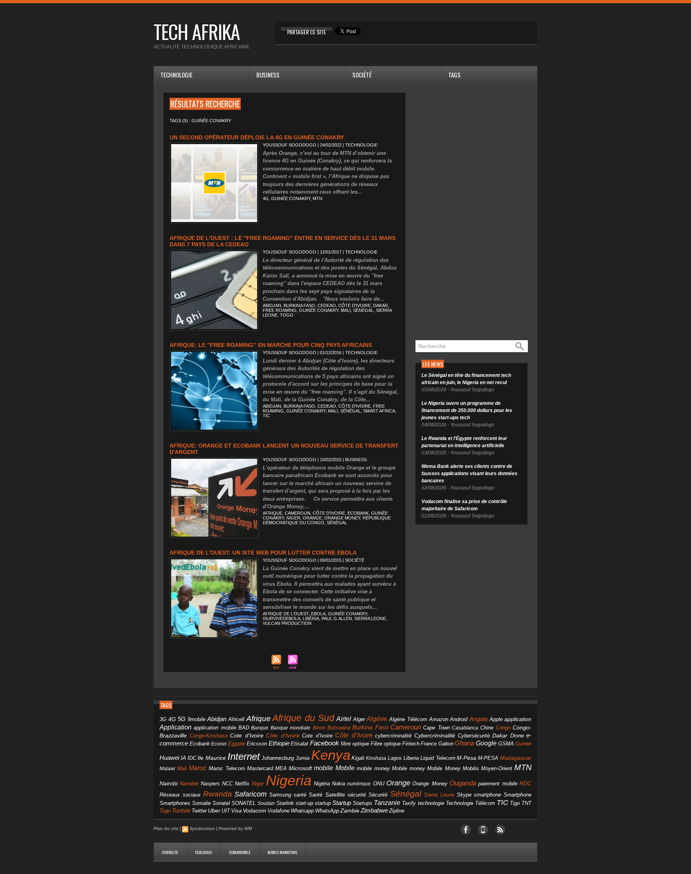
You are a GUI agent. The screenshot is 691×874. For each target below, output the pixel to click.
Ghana (464, 743)
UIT (226, 811)
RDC (525, 784)
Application (176, 727)
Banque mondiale (290, 728)
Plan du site (166, 828)
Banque (259, 728)
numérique (359, 784)
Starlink (285, 803)
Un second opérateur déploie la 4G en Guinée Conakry (257, 137)
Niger (293, 517)
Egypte (237, 743)
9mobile (197, 719)
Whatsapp (302, 811)
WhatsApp (327, 811)
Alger (359, 719)
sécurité (356, 795)
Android (458, 719)
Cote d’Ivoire (317, 736)
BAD (243, 728)
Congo (503, 728)
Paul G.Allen (337, 618)
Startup (341, 802)
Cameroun (297, 513)
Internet (244, 756)
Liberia (411, 758)
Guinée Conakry (290, 198)
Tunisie (181, 810)
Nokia (338, 784)
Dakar (380, 305)
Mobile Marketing (283, 852)
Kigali (357, 758)
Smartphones (175, 803)
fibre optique (355, 744)
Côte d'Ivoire (354, 305)
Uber (214, 810)
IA (183, 758)
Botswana (339, 728)
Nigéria (322, 784)
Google (486, 743)
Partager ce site (306, 32)
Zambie (349, 811)
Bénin (319, 728)
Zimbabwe (374, 810)
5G (182, 719)
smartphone (487, 795)
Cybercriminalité (434, 736)
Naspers (210, 784)
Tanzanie (387, 802)
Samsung (280, 795)
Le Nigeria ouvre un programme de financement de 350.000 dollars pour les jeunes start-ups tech (466, 410)
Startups (362, 803)
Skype (464, 795)
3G (163, 719)
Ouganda (462, 783)
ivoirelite (170, 852)
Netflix (242, 784)
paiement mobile (497, 784)
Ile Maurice (212, 758)
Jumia (303, 758)
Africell (236, 719)
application (517, 719)
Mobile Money (443, 768)
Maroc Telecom (227, 768)
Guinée (523, 744)
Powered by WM (235, 828)
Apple (496, 719)
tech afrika (197, 31)
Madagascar (515, 758)
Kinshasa (376, 758)
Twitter (199, 811)
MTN (317, 198)
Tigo (515, 803)
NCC (227, 784)
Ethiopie (279, 743)
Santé (315, 795)
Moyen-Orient (496, 768)
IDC (192, 758)
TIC (266, 415)
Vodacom (254, 810)
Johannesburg (278, 758)
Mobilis (471, 768)
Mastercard (260, 768)
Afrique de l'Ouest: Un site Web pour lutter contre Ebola (263, 552)
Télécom (485, 803)
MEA (281, 768)
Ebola (318, 613)
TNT (526, 803)
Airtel (343, 718)
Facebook (324, 743)
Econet (218, 744)
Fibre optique (386, 744)
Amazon (438, 719)
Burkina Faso (299, 305)
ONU (378, 784)
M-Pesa (466, 758)
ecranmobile (240, 852)
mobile (323, 768)
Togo (287, 315)
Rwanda (217, 794)
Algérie (377, 718)
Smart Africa (379, 410)
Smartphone (517, 795)
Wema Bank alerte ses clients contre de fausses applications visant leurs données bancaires (469, 474)
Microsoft (300, 768)
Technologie (176, 74)
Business (268, 74)
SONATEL (244, 803)
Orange (312, 517)
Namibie (189, 784)
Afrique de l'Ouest (286, 613)
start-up (304, 803)
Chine (486, 728)
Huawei (169, 757)
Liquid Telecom (437, 758)
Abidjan (272, 305)
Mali (346, 310)
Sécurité (377, 795)
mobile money (373, 768)
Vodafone (279, 811)
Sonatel (221, 803)
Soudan (266, 803)
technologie (431, 803)
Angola (478, 719)
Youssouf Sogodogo (289, 145)
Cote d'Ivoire (247, 736)
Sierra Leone (370, 618)
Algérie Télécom (408, 719)
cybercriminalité (393, 736)
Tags (454, 74)
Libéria (311, 618)
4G (266, 198)
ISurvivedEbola (281, 618)
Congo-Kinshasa (209, 736)
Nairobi (169, 783)
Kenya (330, 755)
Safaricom (250, 794)
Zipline (396, 811)
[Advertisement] (475, 212)
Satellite (335, 795)
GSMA (506, 744)
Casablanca (465, 728)
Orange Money (342, 517)
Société (361, 74)
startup (323, 803)
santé (300, 795)
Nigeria (289, 780)
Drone (517, 736)
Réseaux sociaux (180, 795)
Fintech (410, 744)
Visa (236, 811)
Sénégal (363, 310)
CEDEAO (327, 305)
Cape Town (436, 728)
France (429, 744)
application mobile (215, 728)
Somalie (201, 803)
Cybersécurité (474, 736)
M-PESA (488, 758)
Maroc (197, 767)
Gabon (445, 744)
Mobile (345, 768)
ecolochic (204, 852)
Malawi (167, 768)
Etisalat (299, 744)
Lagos (395, 758)
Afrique (272, 513)
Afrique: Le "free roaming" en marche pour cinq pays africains (271, 345)
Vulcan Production (287, 623)
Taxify (409, 803)
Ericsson (257, 744)
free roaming (280, 310)
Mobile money (408, 768)
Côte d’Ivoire (354, 735)
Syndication (202, 828)
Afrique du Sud (303, 718)
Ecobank (358, 513)
